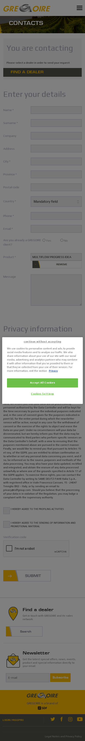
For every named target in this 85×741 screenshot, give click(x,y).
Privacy (53, 370)
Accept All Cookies (42, 382)
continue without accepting (42, 341)
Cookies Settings (42, 393)
